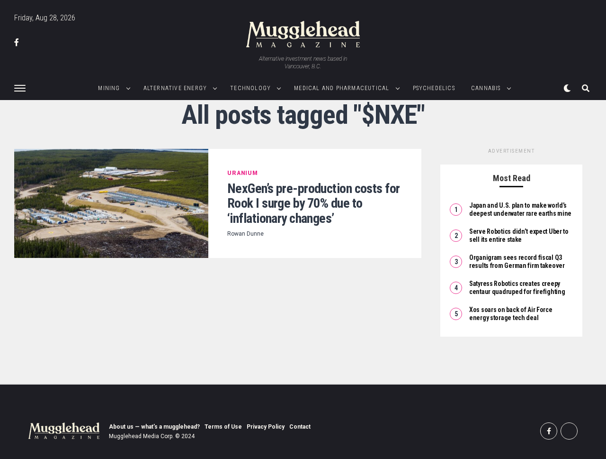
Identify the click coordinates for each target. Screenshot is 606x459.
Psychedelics (434, 88)
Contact (300, 426)
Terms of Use (223, 426)
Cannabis (486, 88)
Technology (250, 88)
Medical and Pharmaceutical (341, 88)
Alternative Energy (175, 88)
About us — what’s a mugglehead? (154, 426)
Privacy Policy (266, 426)
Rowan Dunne (245, 233)
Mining (109, 88)
